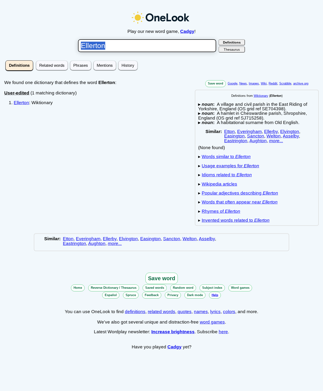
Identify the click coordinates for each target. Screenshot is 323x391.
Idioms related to (227, 174)
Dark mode (195, 295)
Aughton (258, 140)
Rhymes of (221, 211)
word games (212, 322)
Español (111, 295)
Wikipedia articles (219, 184)
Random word (183, 287)
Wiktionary (261, 96)
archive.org (300, 83)
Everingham (249, 131)
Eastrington (235, 140)
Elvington (289, 131)
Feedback (152, 295)
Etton (229, 131)
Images (254, 83)
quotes (185, 311)
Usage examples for (230, 165)
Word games (240, 287)
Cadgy (187, 31)
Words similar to (226, 156)
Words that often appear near (240, 202)
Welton (273, 135)
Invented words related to (236, 220)
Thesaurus (232, 49)
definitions (135, 311)
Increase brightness (173, 331)
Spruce (131, 295)
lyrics (215, 311)
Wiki (264, 83)
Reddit (273, 83)
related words (161, 311)
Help (215, 295)
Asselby (291, 135)
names (201, 311)
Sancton (255, 135)
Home (78, 287)
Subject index (212, 287)
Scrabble (285, 83)
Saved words (154, 287)
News (243, 83)
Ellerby (271, 131)
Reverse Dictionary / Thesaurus (113, 287)
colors (229, 311)
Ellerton (21, 102)
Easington (234, 135)
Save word (215, 83)
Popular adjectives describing (240, 193)
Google (232, 83)
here (223, 331)
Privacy (172, 295)
